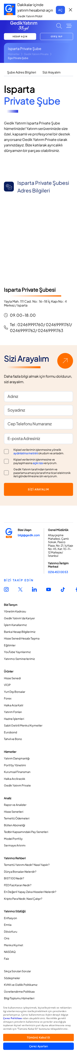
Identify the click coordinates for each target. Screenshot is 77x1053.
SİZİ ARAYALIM (38, 489)
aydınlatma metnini (25, 453)
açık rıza (38, 463)
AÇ (60, 10)
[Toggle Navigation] (69, 26)
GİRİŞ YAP (57, 36)
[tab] (21, 72)
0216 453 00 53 (58, 572)
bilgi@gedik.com (29, 535)
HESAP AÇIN (20, 36)
